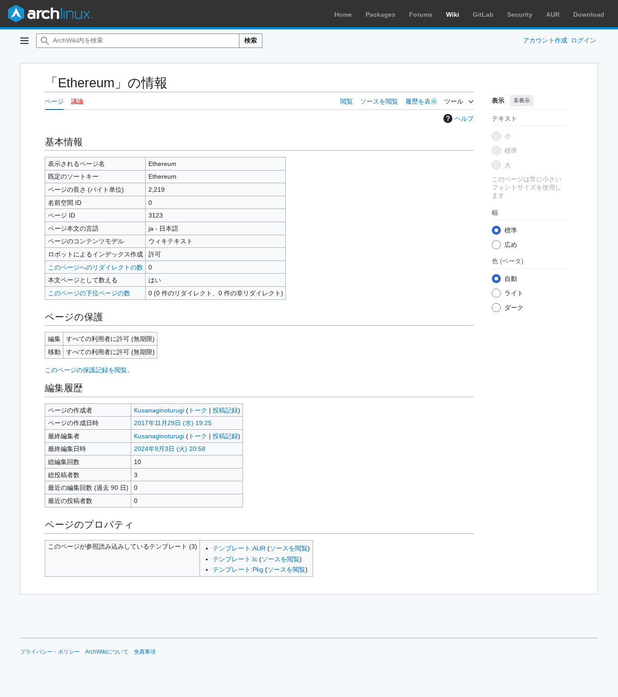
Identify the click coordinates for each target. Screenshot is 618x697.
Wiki (452, 14)
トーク (197, 410)
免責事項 (145, 652)
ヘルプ (464, 118)
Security (519, 14)
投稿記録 (225, 410)
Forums (421, 14)
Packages (380, 14)
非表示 (521, 100)
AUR (553, 14)
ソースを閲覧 (289, 548)
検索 (250, 40)
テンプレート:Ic (235, 559)
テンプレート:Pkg (238, 569)
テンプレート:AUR (239, 548)
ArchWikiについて (106, 652)
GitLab (483, 14)
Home (343, 14)
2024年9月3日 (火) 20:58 (169, 448)
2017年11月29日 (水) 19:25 (173, 423)
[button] (24, 40)
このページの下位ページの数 (89, 293)
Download (588, 14)
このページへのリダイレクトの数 (95, 267)
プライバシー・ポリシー (50, 652)
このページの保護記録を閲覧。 (89, 370)
